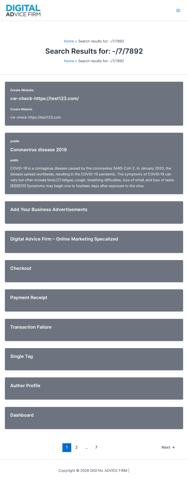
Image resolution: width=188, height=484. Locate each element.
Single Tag (21, 356)
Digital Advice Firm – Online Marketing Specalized (64, 239)
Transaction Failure (31, 327)
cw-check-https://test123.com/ (44, 98)
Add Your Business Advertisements (48, 209)
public (14, 141)
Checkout (20, 268)
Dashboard (22, 415)
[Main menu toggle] (178, 10)
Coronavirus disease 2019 (38, 149)
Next (168, 447)
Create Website (22, 90)
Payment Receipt (28, 297)
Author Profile (25, 385)
